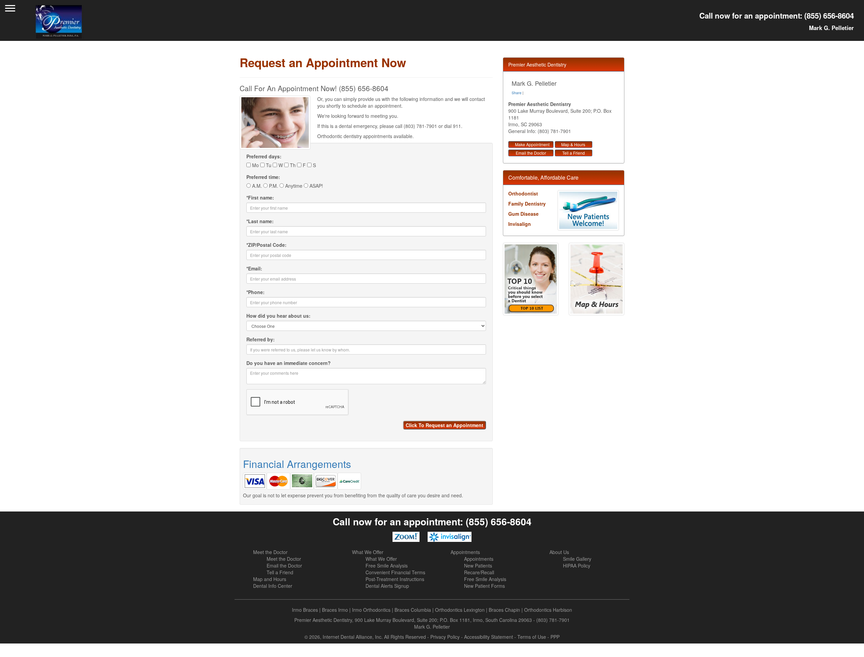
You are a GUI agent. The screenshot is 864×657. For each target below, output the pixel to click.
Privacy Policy (445, 636)
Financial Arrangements (297, 463)
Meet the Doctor (270, 552)
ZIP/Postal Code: (266, 244)
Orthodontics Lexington (460, 609)
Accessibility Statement (488, 636)
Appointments (465, 552)
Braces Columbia (413, 609)
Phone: (255, 292)
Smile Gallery (577, 558)
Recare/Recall (479, 572)
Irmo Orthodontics (371, 609)
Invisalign (519, 223)
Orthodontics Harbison (548, 609)
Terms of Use (531, 636)
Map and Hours (269, 579)
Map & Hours (573, 144)
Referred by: (260, 339)
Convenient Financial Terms (395, 572)
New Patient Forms (484, 585)
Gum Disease (523, 213)
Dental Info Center (272, 585)
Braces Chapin (504, 609)
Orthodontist (523, 193)
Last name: (260, 221)
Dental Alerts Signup (387, 585)
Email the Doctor (531, 153)
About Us (559, 552)
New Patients (478, 565)
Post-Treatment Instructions (395, 579)
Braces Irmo (335, 609)
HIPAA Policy (576, 565)
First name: (260, 197)
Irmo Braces (305, 609)
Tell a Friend (573, 153)
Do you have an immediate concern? (288, 363)
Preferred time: (263, 177)
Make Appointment (532, 144)
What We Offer (367, 552)
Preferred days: (263, 156)
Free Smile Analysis (387, 565)
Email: (254, 268)
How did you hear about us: (278, 315)
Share (516, 92)
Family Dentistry (527, 203)
